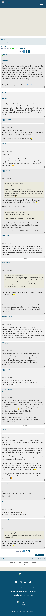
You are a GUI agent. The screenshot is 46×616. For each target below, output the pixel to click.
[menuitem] (3, 39)
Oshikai (9, 119)
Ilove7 (8, 235)
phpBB (17, 562)
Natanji (4, 429)
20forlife (4, 92)
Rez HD (3, 46)
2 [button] (26, 52)
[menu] (42, 3)
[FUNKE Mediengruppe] (23, 603)
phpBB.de (30, 564)
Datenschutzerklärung (18, 591)
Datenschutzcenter (28, 588)
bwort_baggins (6, 262)
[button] (29, 51)
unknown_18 (5, 519)
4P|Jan (8, 170)
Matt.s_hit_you (6, 342)
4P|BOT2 (8, 54)
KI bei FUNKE (29, 595)
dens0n (8, 369)
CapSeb (4, 143)
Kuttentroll (8, 389)
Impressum (14, 588)
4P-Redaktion (16, 595)
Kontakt (33, 591)
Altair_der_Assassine (8, 316)
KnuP (3, 501)
